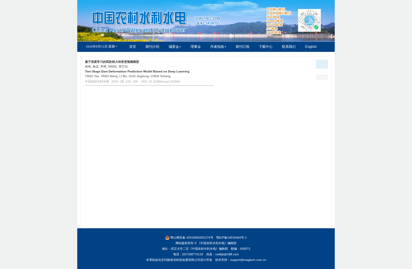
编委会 (174, 46)
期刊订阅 (242, 46)
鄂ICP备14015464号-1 (231, 237)
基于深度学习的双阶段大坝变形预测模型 (112, 61)
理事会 (196, 46)
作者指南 (217, 46)
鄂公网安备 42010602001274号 (191, 237)
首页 (132, 46)
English (311, 46)
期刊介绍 (152, 46)
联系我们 (289, 46)
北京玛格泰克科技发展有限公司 (179, 259)
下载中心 (266, 46)
